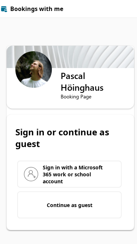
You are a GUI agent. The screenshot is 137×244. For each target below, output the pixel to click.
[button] (128, 9)
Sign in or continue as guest (62, 138)
